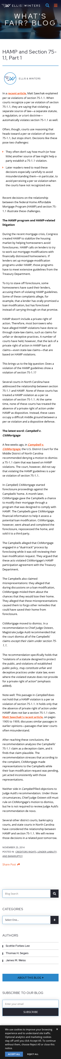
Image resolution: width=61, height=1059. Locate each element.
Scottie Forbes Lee (18, 946)
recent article (17, 93)
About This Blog (29, 977)
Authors (10, 935)
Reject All (32, 1054)
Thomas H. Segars (17, 953)
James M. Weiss (16, 960)
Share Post (9, 864)
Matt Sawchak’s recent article (22, 717)
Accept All (14, 1054)
